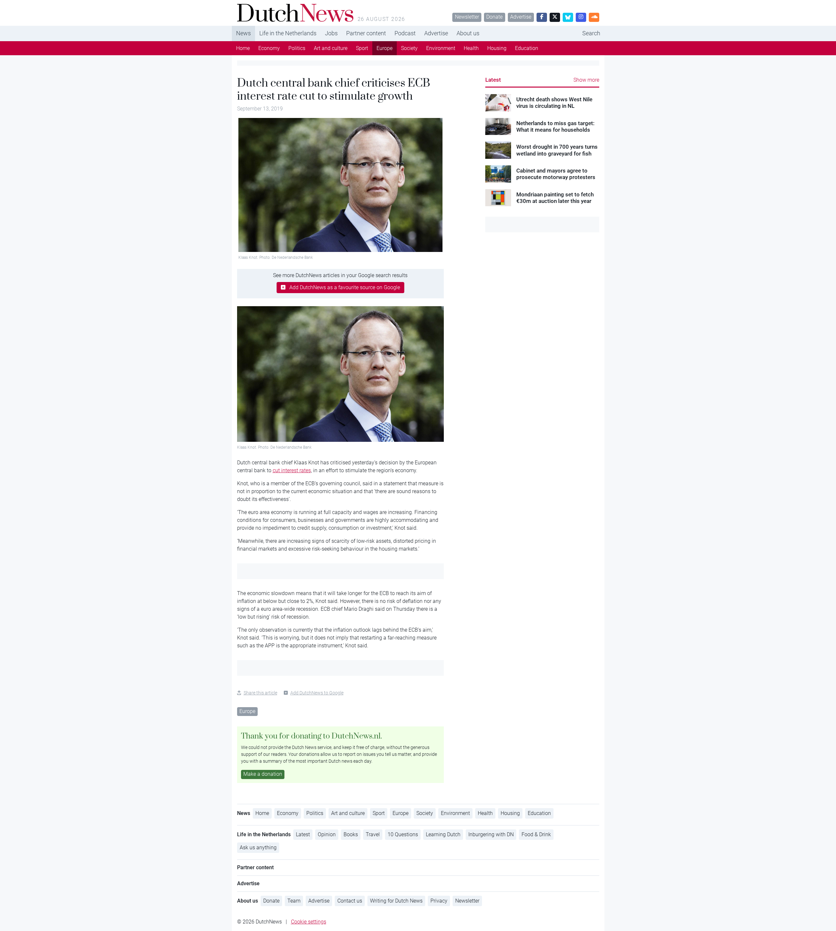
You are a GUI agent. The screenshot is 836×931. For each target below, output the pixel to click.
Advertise (520, 17)
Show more (586, 80)
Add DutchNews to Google (317, 692)
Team (293, 901)
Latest (493, 79)
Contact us (349, 901)
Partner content (366, 33)
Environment (440, 48)
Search (591, 33)
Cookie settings (308, 922)
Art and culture (330, 48)
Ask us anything (258, 847)
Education (526, 48)
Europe (385, 48)
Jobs (331, 33)
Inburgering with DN (491, 834)
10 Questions (403, 834)
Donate (494, 17)
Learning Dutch (443, 834)
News (243, 33)
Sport (362, 48)
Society (409, 48)
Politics (296, 48)
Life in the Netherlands (287, 33)
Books (351, 834)
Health (471, 48)
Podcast (405, 33)
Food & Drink (536, 834)
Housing (496, 48)
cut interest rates (292, 470)
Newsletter (467, 17)
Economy (269, 48)
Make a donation (262, 774)
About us (468, 33)
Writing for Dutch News (396, 901)
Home (243, 48)
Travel (373, 834)
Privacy (438, 901)
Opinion (327, 834)
